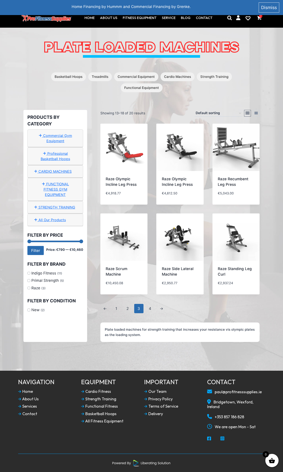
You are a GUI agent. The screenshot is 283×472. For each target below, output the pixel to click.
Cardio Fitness (97, 391)
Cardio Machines (177, 77)
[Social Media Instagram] (222, 438)
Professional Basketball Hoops (55, 156)
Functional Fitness (101, 406)
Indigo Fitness (43, 273)
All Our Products (51, 220)
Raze (35, 288)
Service (169, 18)
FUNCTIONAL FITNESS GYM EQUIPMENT (56, 189)
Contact (204, 18)
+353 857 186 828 (229, 416)
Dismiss (269, 7)
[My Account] (238, 17)
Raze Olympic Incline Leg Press (121, 182)
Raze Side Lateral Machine (177, 272)
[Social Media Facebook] (209, 438)
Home (89, 18)
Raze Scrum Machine (116, 272)
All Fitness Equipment (103, 421)
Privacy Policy (160, 399)
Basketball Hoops (68, 77)
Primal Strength (45, 280)
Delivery (155, 413)
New (35, 310)
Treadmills (100, 77)
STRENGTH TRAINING (56, 207)
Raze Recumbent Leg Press (233, 182)
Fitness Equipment (140, 18)
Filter (35, 250)
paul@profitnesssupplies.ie (238, 391)
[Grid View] (247, 113)
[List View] (256, 113)
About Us (108, 18)
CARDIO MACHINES (54, 171)
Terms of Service (162, 406)
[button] (126, 196)
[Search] (229, 17)
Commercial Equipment (136, 77)
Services (29, 406)
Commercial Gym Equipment (57, 138)
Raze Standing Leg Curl (235, 272)
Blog (186, 18)
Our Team (156, 391)
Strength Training (214, 77)
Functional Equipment (141, 88)
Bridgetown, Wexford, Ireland (230, 404)
